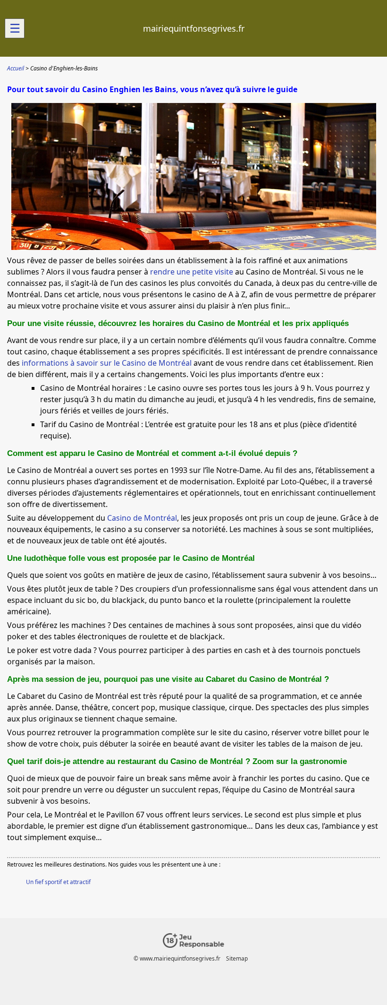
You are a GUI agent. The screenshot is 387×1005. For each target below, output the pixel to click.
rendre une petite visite (191, 271)
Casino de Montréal (142, 518)
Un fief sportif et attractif (58, 882)
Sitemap (237, 958)
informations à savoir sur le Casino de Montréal (107, 363)
